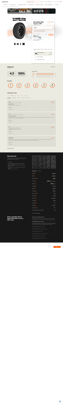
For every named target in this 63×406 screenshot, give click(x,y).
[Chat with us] (60, 401)
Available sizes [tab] (39, 79)
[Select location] (55, 1)
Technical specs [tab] (34, 79)
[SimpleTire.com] (5, 1)
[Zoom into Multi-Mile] (19, 30)
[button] (43, 27)
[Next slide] (28, 32)
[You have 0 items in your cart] (60, 1)
